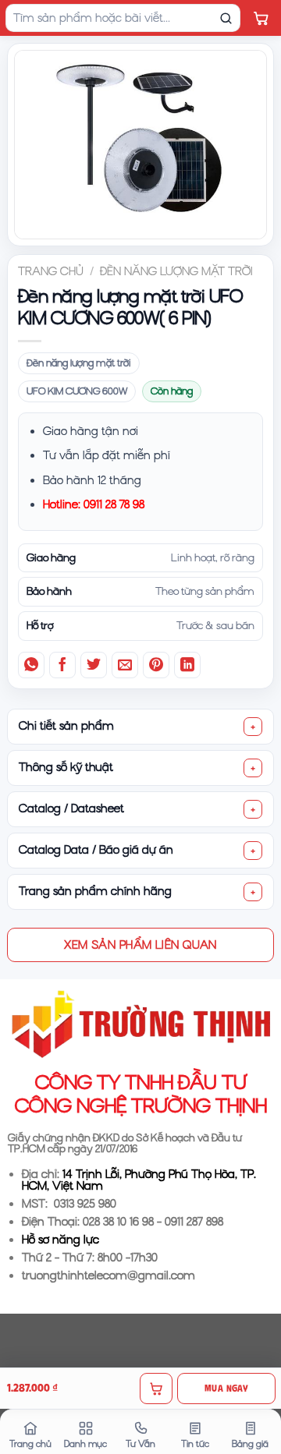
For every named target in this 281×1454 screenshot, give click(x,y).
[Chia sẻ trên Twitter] (93, 665)
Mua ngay (226, 1388)
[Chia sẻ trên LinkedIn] (187, 665)
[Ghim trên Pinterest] (156, 665)
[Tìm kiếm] (226, 18)
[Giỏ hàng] (261, 18)
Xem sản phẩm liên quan (140, 944)
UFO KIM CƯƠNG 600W (77, 391)
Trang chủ (51, 271)
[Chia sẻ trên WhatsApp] (31, 665)
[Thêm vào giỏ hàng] (156, 1388)
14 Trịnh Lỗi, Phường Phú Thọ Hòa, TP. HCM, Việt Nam (139, 1180)
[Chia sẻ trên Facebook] (62, 665)
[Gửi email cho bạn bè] (125, 665)
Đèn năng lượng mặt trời (176, 271)
